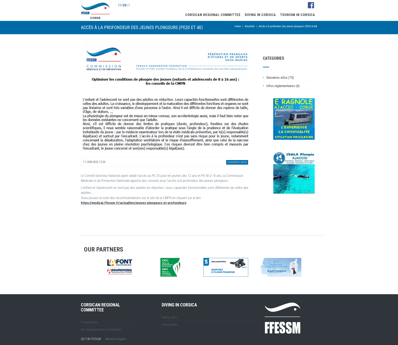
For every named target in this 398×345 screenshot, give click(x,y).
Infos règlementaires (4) (283, 86)
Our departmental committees (101, 329)
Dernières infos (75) (280, 77)
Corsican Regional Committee (213, 15)
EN (124, 5)
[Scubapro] (122, 267)
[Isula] (294, 173)
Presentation (89, 322)
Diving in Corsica (260, 15)
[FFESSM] (228, 267)
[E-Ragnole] (294, 119)
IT (128, 5)
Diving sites (169, 317)
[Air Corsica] (175, 267)
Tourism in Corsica (297, 15)
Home (238, 26)
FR (120, 5)
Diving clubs (170, 324)
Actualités (250, 26)
